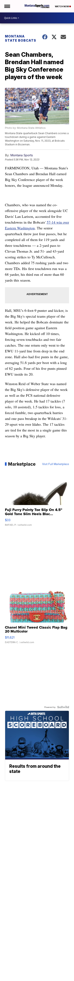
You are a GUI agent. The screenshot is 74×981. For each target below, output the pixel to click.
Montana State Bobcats (20, 38)
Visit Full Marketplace (55, 464)
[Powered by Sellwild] (63, 707)
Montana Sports (21, 155)
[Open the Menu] (7, 6)
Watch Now (62, 6)
